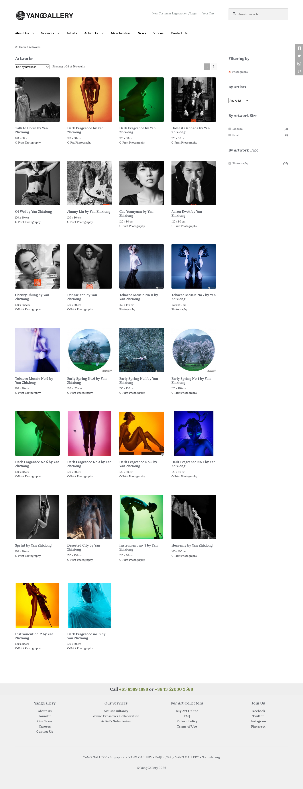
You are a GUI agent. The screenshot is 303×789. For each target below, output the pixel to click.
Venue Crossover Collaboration (116, 716)
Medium (237, 128)
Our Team (44, 721)
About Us (22, 33)
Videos (158, 33)
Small (235, 135)
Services (47, 33)
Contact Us (179, 33)
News (142, 33)
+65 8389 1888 (133, 689)
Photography (240, 71)
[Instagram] (299, 64)
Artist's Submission (116, 721)
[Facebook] (299, 48)
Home (23, 47)
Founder (45, 716)
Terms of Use (187, 726)
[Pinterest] (299, 71)
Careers (45, 726)
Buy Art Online (187, 711)
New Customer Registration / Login (174, 13)
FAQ (187, 716)
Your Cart (208, 13)
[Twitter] (299, 56)
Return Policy (187, 721)
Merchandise (121, 33)
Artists (72, 33)
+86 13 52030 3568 (174, 689)
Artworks (91, 33)
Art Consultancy (116, 711)
